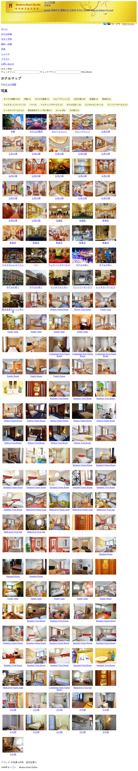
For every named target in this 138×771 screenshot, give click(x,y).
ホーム (4, 29)
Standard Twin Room (105, 487)
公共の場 (105, 131)
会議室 (59, 220)
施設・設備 (6, 44)
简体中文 (55, 10)
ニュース (5, 54)
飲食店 (105, 220)
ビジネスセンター (59, 287)
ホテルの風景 (36, 131)
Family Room (13, 376)
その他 (13, 710)
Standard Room (105, 554)
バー (36, 265)
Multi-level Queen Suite (36, 510)
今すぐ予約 (6, 39)
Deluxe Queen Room (59, 309)
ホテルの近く (82, 265)
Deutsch (87, 10)
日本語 (47, 5)
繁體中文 (64, 10)
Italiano (102, 10)
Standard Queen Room (105, 465)
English (47, 10)
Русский (109, 10)
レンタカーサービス (105, 287)
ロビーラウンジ (59, 131)
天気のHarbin (128, 24)
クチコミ (5, 59)
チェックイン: (8, 72)
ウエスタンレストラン (13, 265)
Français (94, 10)
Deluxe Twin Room (82, 309)
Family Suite (105, 309)
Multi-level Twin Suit (106, 510)
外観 (13, 131)
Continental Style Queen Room (59, 355)
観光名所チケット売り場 (13, 310)
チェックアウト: (48, 72)
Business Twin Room (59, 398)
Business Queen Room (82, 465)
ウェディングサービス (59, 265)
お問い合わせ (7, 64)
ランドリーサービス (82, 287)
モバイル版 (49, 2)
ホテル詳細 (6, 34)
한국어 (80, 10)
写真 (3, 49)
